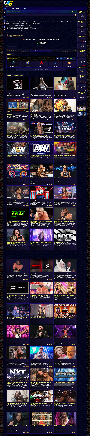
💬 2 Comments (49, 119)
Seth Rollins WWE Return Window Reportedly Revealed (40, 338)
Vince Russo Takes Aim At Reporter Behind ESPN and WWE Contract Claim (17, 114)
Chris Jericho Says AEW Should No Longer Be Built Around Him (41, 243)
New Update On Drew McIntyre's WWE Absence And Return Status (41, 318)
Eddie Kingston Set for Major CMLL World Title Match (63, 317)
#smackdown (82, 17)
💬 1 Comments (73, 97)
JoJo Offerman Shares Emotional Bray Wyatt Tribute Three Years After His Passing (40, 383)
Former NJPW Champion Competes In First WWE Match (40, 425)
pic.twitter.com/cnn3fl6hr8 (20, 35)
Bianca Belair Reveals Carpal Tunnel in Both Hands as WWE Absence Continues (17, 339)
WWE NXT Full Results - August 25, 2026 (61, 242)
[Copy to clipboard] (57, 58)
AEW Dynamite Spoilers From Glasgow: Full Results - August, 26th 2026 (65, 156)
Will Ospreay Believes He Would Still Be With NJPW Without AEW (64, 114)
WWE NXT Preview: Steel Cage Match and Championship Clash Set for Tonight (17, 383)
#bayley (36, 50)
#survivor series (42, 50)
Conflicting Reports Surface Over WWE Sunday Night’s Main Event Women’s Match (17, 91)
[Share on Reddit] (67, 58)
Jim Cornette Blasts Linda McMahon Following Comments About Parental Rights (64, 361)
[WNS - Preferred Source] (41, 42)
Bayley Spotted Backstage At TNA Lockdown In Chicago (17, 403)
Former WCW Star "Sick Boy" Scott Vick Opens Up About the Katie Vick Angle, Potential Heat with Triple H (17, 274)
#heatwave (81, 32)
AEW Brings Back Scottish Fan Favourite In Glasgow (16, 135)
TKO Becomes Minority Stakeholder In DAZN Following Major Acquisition (17, 222)
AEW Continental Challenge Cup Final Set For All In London (64, 135)
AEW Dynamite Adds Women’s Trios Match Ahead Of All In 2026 (17, 178)
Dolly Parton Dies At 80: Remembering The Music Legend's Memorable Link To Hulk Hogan (64, 274)
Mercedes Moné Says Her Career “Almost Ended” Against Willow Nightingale (40, 114)
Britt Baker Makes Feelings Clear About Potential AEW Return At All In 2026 (65, 201)
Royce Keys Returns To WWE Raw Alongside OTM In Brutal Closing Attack (64, 404)
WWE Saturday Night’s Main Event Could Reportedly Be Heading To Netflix (40, 201)
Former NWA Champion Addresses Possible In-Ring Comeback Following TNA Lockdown (63, 339)
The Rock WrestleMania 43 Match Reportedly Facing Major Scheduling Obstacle (40, 361)
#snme (82, 55)
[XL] (15, 14)
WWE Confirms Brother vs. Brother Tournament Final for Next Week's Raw (41, 404)
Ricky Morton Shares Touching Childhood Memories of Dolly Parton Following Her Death (41, 222)
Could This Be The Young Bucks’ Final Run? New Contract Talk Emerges (64, 296)
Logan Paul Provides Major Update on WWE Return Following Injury (65, 91)
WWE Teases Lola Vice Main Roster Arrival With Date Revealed (63, 426)
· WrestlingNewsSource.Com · (8, 6)
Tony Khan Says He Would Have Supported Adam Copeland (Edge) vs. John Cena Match (41, 178)
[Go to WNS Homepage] (8, 3)
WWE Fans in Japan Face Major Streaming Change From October (17, 296)
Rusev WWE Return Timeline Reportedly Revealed (39, 295)
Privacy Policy (82, 105)
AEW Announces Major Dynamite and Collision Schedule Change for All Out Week (40, 156)
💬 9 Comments (73, 366)
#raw (82, 26)
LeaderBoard (69, 66)
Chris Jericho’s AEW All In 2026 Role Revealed (38, 135)
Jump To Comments (13, 66)
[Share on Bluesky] (61, 58)
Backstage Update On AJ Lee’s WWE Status (62, 177)
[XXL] (17, 14)
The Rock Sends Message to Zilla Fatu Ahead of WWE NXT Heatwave (17, 201)
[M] (12, 14)
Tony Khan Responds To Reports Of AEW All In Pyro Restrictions (16, 156)
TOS (79, 105)
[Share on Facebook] (64, 58)
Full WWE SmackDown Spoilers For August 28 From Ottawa (64, 382)
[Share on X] (74, 58)
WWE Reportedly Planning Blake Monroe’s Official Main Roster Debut (40, 91)
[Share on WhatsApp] (71, 58)
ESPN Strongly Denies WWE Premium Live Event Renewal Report (40, 274)
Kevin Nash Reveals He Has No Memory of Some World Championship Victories (16, 243)
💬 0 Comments (26, 97)
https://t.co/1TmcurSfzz (12, 35)
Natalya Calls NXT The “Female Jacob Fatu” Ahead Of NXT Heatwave (64, 222)
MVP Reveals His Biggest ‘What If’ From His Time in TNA (17, 317)
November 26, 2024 (16, 36)
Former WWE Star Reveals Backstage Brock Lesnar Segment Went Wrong (18, 361)
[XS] (10, 14)
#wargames (49, 50)
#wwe (33, 50)
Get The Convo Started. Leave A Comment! (41, 69)
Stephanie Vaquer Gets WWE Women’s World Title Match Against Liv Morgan (17, 426)
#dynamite (82, 40)
